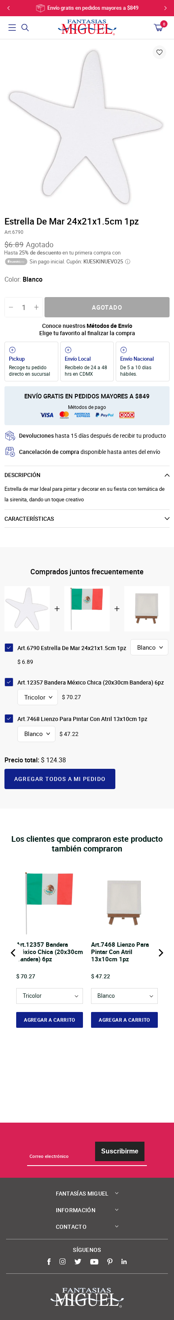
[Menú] (12, 27)
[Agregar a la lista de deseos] (159, 52)
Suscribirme (119, 1151)
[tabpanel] (87, 127)
